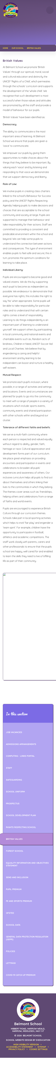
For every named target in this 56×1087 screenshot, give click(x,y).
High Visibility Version (26, 1044)
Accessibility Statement (19, 1047)
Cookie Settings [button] (38, 1049)
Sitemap (41, 1047)
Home (5, 48)
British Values (34, 48)
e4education (43, 1040)
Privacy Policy (17, 1049)
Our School (17, 48)
